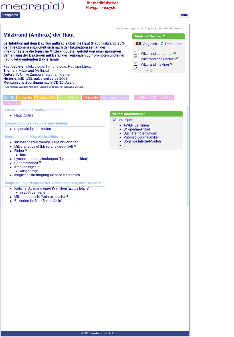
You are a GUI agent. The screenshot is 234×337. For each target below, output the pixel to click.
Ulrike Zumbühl (32, 75)
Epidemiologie (115, 97)
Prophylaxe (69, 97)
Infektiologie (34, 67)
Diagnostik (45, 97)
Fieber (19, 151)
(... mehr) (146, 70)
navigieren (10, 15)
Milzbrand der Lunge (156, 54)
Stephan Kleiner (57, 75)
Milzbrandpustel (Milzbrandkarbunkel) (43, 147)
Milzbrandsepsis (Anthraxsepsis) (39, 197)
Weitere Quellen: (136, 132)
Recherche (173, 44)
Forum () (11, 103)
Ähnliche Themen (148, 36)
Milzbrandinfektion (154, 65)
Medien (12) (146, 97)
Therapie (90, 97)
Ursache (25, 97)
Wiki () (166, 97)
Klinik (9, 97)
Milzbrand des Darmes (157, 59)
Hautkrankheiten (81, 67)
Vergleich (149, 44)
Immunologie (56, 67)
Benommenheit (26, 163)
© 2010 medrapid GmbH (97, 333)
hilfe (184, 15)
